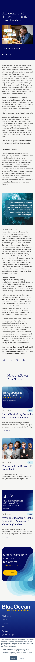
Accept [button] (13, 658)
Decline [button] (22, 658)
